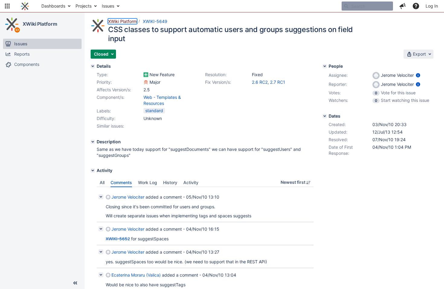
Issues (108, 5)
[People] (325, 66)
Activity (190, 182)
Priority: (104, 82)
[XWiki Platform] (12, 24)
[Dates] (325, 116)
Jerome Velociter (127, 197)
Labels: (104, 110)
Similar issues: (110, 125)
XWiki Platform (40, 23)
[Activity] (93, 170)
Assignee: (338, 75)
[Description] (93, 142)
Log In (432, 5)
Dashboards (53, 5)
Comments (121, 182)
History (170, 182)
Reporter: (338, 84)
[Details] (93, 66)
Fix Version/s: (218, 82)
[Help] (416, 6)
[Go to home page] (25, 6)
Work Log (147, 182)
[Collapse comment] (100, 196)
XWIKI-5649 (155, 21)
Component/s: (110, 97)
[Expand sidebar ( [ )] (75, 282)
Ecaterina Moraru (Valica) (136, 275)
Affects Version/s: (114, 89)
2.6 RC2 (260, 82)
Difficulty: (106, 118)
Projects (84, 5)
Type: (102, 74)
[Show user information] (418, 75)
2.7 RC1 (277, 82)
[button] (7, 6)
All (102, 182)
